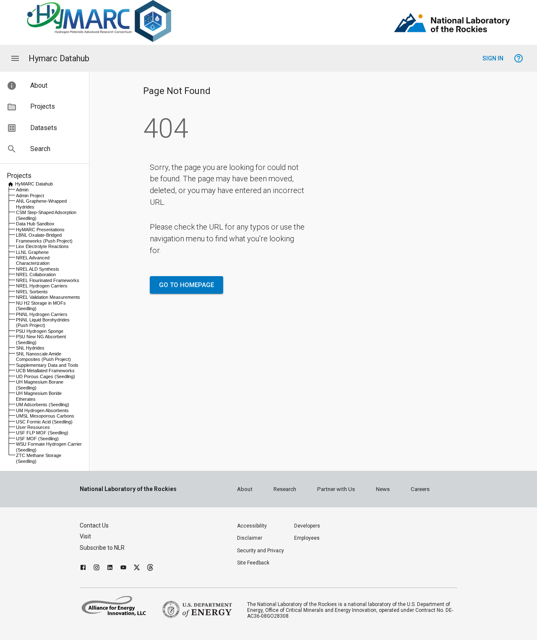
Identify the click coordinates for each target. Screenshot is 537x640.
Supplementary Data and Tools (47, 365)
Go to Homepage (186, 285)
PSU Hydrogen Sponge (39, 331)
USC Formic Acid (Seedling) (44, 421)
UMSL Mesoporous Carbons (45, 415)
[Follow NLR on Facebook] (83, 568)
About (245, 489)
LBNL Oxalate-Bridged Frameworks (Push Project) (44, 237)
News (383, 489)
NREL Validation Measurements (48, 297)
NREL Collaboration (36, 274)
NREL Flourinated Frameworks (47, 280)
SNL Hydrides (30, 347)
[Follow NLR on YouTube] (123, 568)
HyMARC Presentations (40, 229)
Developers (307, 526)
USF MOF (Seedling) (37, 438)
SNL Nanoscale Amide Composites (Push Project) (43, 356)
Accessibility (252, 526)
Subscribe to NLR (102, 547)
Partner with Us (336, 489)
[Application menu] (15, 58)
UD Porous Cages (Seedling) (45, 376)
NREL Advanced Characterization (33, 260)
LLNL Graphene (32, 252)
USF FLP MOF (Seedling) (42, 432)
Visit (85, 536)
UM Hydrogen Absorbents (42, 410)
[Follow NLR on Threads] (150, 568)
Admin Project (30, 195)
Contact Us (94, 525)
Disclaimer (249, 538)
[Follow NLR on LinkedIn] (110, 568)
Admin (22, 189)
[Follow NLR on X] (136, 568)
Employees (307, 538)
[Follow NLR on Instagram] (96, 568)
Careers (420, 489)
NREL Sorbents (32, 291)
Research (285, 489)
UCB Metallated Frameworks (45, 370)
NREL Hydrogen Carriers (42, 285)
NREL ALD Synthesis (37, 269)
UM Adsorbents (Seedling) (42, 404)
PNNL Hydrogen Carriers (42, 314)
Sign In (492, 58)
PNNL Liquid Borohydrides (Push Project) (43, 322)
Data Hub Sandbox (35, 223)
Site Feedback (253, 563)
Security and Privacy (260, 551)
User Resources (33, 427)
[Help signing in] (518, 58)
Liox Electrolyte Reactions (42, 246)
